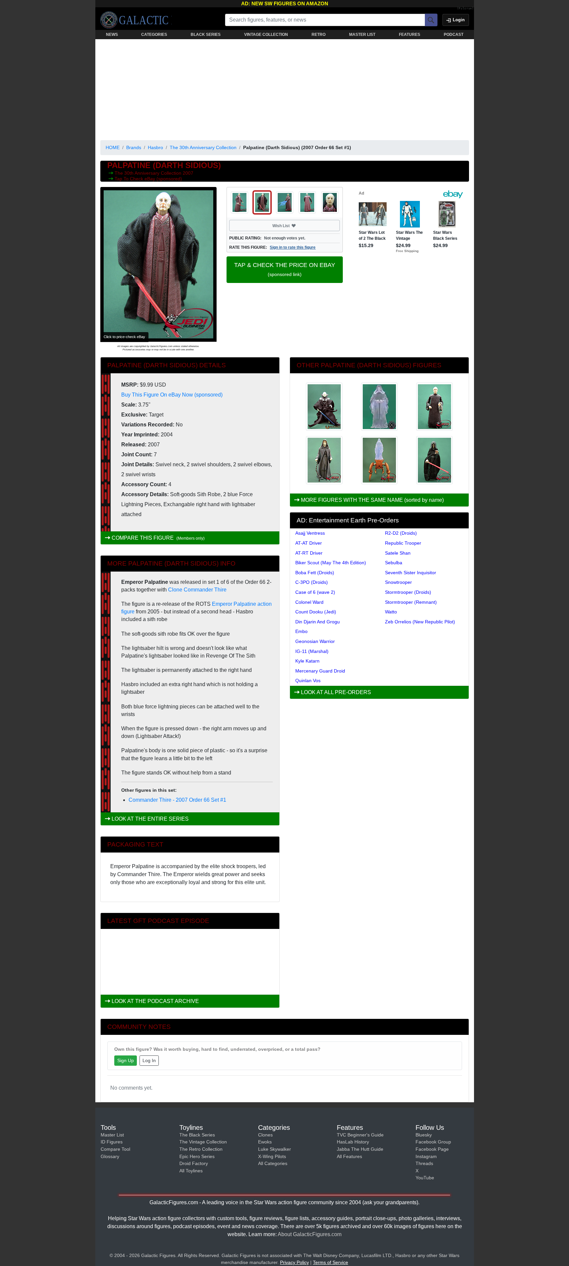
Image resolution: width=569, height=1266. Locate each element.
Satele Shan (398, 553)
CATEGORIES (154, 34)
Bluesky (424, 1134)
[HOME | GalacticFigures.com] (136, 20)
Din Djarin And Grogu (317, 621)
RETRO (319, 34)
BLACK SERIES (206, 34)
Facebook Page (432, 1149)
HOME (113, 147)
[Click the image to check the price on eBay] (158, 264)
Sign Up (125, 1060)
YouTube (425, 1177)
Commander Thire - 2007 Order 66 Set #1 (177, 800)
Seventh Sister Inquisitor (410, 572)
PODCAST (453, 34)
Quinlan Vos (308, 680)
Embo (301, 631)
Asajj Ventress (310, 533)
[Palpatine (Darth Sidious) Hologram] (379, 407)
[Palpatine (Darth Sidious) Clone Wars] (434, 460)
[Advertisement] (284, 88)
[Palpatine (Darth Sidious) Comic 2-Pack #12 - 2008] (324, 407)
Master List (112, 1134)
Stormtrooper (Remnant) (411, 602)
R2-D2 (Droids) (401, 533)
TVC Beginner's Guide (360, 1134)
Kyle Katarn (307, 661)
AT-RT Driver (309, 553)
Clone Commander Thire (197, 589)
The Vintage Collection (203, 1141)
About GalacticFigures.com (309, 1234)
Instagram (426, 1156)
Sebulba (393, 562)
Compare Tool (115, 1149)
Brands (133, 147)
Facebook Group (433, 1141)
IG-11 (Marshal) (312, 651)
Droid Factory (193, 1163)
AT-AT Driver (308, 543)
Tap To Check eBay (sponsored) (148, 178)
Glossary (110, 1156)
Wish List (293, 225)
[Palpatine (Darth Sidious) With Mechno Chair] (379, 460)
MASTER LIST (362, 34)
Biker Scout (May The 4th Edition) (330, 562)
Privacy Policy (294, 1262)
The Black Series (197, 1134)
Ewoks (265, 1141)
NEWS (112, 34)
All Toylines (191, 1170)
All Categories (272, 1163)
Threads (424, 1163)
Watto (391, 611)
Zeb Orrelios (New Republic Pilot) (420, 621)
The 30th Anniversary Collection (203, 147)
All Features (349, 1156)
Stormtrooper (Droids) (408, 592)
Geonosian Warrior (315, 641)
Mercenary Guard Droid (320, 671)
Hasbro (155, 147)
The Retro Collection (201, 1149)
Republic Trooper (403, 543)
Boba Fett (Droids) (314, 572)
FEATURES (409, 34)
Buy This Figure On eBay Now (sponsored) (172, 395)
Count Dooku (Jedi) (315, 611)
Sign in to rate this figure (293, 247)
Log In (149, 1060)
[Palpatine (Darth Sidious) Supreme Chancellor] (434, 407)
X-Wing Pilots (272, 1156)
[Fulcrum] (465, 8)
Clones (265, 1134)
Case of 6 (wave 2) (315, 592)
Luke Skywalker (274, 1149)
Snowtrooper (398, 582)
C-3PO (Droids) (311, 582)
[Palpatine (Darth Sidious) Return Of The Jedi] (324, 460)
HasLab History (353, 1141)
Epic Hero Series (197, 1156)
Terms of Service (330, 1262)
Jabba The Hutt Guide (360, 1149)
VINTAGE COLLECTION (266, 34)
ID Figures (112, 1141)
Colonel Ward (309, 602)
